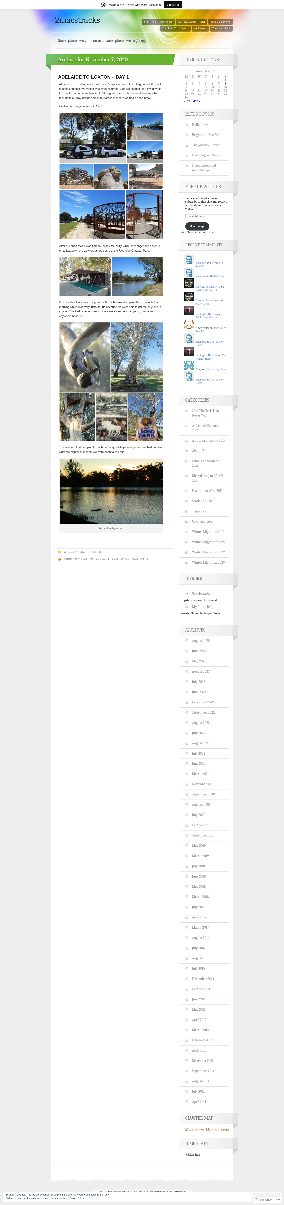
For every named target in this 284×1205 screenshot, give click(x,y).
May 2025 (199, 661)
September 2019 (203, 835)
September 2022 (203, 712)
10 (192, 87)
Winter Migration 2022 (208, 552)
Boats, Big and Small (206, 155)
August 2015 (200, 958)
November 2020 (203, 784)
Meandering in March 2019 (207, 478)
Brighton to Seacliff (205, 135)
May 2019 (199, 845)
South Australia (136, 559)
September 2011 (203, 1071)
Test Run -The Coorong (175, 28)
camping (118, 559)
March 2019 (200, 856)
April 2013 (199, 1020)
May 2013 (199, 1009)
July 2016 (198, 948)
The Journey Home (205, 145)
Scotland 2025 (202, 501)
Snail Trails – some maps (158, 21)
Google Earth (201, 593)
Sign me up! (197, 226)
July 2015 (198, 968)
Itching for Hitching (207, 314)
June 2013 (199, 999)
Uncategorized (90, 551)
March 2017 (200, 927)
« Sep (186, 101)
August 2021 (200, 743)
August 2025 (201, 640)
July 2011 (198, 1091)
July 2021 (198, 753)
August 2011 (200, 1081)
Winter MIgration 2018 (208, 542)
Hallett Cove (200, 125)
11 (199, 87)
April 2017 (199, 917)
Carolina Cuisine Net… (208, 286)
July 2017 (198, 907)
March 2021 (200, 774)
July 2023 (198, 682)
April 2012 (199, 1050)
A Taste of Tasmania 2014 (206, 427)
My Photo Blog (202, 607)
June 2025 (199, 651)
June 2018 (199, 876)
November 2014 (203, 979)
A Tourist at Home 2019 (208, 440)
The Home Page (221, 28)
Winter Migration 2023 (208, 562)
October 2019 (201, 825)
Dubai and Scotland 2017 (205, 463)
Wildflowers (200, 28)
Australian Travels (97, 559)
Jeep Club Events (220, 21)
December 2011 (202, 1060)
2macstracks (77, 20)
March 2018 (200, 897)
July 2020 (198, 815)
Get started (173, 4)
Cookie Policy (76, 1198)
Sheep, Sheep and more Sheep (204, 167)
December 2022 (203, 702)
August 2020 (201, 804)
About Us (198, 451)
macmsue (201, 263)
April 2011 (199, 1102)
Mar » (196, 101)
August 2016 (200, 938)
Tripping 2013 (201, 511)
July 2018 (198, 866)
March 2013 (200, 1030)
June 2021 (199, 763)
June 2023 (199, 692)
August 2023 (201, 671)
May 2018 (199, 886)
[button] (93, 137)
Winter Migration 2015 (208, 532)
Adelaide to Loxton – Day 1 (93, 77)
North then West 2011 (207, 491)
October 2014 (201, 989)
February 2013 (202, 1040)
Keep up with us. (203, 186)
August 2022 (201, 723)
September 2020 (203, 794)
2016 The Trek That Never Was (205, 413)
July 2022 (198, 733)
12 (205, 87)
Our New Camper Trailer (191, 21)
